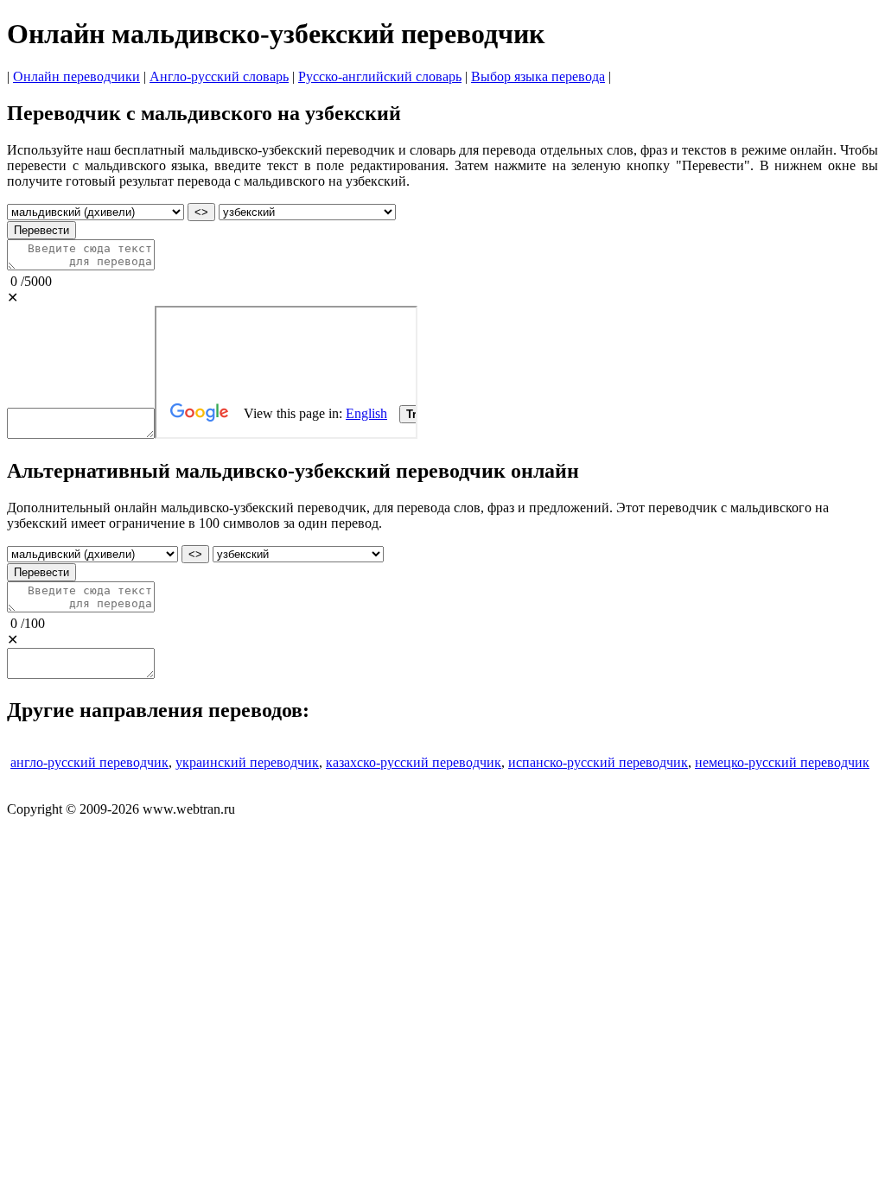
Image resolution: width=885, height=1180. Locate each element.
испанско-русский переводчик (598, 762)
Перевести (41, 230)
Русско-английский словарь (380, 76)
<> (201, 212)
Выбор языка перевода (538, 76)
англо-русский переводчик (89, 762)
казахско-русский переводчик (413, 762)
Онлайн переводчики (76, 76)
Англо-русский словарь (219, 76)
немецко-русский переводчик (782, 762)
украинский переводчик (247, 762)
